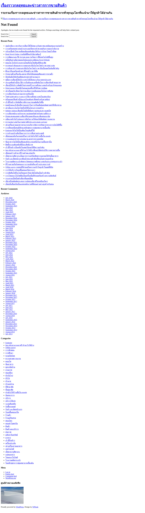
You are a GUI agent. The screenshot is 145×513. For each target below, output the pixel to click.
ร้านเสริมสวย (10, 418)
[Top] (1, 511)
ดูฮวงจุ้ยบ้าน (10, 367)
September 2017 (11, 301)
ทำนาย (8, 381)
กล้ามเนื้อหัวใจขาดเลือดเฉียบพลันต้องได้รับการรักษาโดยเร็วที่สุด (30, 51)
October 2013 (10, 328)
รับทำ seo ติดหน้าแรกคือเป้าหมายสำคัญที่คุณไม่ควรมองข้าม (29, 159)
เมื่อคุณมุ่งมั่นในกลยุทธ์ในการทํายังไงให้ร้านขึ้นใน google (28, 136)
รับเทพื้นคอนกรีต (12, 412)
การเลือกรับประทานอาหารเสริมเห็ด (19, 94)
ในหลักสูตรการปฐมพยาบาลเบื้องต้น (19, 463)
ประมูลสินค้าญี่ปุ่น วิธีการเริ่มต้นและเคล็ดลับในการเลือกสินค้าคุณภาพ (33, 82)
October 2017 (10, 299)
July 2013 (8, 334)
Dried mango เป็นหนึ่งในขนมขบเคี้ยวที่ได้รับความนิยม (26, 88)
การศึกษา (9, 353)
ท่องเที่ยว (9, 373)
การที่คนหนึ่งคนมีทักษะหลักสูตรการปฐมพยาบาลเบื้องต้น (27, 128)
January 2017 (10, 312)
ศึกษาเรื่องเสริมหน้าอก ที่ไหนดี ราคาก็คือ (21, 71)
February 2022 (10, 263)
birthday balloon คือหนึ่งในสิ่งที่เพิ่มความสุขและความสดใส (28, 111)
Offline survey (10, 348)
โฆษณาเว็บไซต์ (11, 457)
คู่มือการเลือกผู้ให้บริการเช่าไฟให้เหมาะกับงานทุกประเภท (28, 80)
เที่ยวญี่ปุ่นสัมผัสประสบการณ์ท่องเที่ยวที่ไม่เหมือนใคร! (26, 181)
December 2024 (11, 218)
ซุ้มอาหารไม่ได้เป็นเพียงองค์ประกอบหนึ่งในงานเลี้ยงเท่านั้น (28, 142)
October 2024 (10, 222)
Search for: (5, 34)
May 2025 (9, 210)
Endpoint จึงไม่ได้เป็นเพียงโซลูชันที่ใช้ (20, 130)
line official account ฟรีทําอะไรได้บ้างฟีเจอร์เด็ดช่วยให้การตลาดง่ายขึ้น (32, 150)
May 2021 (9, 281)
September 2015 (11, 320)
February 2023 (10, 238)
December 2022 (11, 242)
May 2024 (9, 230)
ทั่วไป (7, 378)
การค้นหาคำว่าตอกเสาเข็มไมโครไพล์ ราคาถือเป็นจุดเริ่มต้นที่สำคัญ (32, 68)
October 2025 (10, 204)
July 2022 (8, 253)
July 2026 (8, 198)
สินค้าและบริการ (12, 429)
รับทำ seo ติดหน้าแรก (13, 409)
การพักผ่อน (9, 350)
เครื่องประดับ (10, 443)
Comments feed (11, 476)
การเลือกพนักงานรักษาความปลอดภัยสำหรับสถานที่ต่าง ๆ (28, 114)
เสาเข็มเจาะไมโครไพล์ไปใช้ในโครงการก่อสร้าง (24, 108)
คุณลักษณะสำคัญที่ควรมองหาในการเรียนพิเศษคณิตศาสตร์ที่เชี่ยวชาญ (33, 105)
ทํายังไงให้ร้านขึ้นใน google (16, 392)
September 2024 (11, 224)
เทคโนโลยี (9, 449)
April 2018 (9, 287)
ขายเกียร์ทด (10, 356)
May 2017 (9, 310)
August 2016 (10, 316)
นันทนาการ (10, 395)
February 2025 (10, 214)
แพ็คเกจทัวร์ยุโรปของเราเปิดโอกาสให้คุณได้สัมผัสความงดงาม (30, 119)
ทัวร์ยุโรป (9, 375)
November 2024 (11, 220)
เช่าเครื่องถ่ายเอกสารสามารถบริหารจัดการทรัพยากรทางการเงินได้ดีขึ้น (33, 125)
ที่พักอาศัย (9, 387)
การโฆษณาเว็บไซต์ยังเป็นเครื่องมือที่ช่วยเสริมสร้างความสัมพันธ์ (30, 176)
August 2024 (10, 226)
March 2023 (9, 236)
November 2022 (11, 244)
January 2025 (10, 216)
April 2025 (9, 212)
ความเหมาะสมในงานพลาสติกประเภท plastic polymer (26, 122)
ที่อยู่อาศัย (9, 390)
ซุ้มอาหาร (9, 364)
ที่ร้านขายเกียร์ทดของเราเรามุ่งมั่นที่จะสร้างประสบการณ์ (27, 164)
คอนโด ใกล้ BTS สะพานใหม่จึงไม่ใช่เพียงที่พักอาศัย (25, 63)
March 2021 (9, 285)
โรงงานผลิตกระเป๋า (13, 460)
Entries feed (9, 474)
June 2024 (9, 228)
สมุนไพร (8, 421)
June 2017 (9, 308)
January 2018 (10, 293)
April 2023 (9, 234)
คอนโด (8, 361)
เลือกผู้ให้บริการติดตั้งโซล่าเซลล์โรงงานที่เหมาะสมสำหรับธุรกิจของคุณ (33, 85)
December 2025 (11, 202)
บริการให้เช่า (10, 401)
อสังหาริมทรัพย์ (11, 435)
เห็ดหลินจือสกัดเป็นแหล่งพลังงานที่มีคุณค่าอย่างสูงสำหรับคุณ (29, 184)
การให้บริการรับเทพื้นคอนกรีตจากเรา (20, 170)
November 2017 (11, 297)
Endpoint (8, 343)
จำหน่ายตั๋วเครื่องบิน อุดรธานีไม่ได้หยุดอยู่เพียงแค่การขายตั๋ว (29, 74)
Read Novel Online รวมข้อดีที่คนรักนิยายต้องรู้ (23, 54)
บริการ (8, 398)
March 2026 (9, 200)
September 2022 (11, 249)
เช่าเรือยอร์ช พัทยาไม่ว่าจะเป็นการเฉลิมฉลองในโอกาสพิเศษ (29, 91)
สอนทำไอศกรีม (11, 423)
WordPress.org (10, 478)
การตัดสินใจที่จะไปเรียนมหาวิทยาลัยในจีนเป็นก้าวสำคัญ (27, 173)
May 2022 (9, 257)
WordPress (20, 507)
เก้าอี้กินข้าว (10, 440)
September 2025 (11, 206)
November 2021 (11, 269)
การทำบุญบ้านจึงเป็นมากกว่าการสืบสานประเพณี (24, 133)
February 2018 (10, 291)
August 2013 (10, 332)
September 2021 (11, 273)
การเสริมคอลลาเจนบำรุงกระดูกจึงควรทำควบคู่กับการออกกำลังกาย (32, 49)
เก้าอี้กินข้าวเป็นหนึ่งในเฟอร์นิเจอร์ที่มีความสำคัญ (24, 147)
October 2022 (10, 247)
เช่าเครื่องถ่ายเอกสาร (13, 446)
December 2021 (11, 267)
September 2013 (11, 330)
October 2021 (10, 271)
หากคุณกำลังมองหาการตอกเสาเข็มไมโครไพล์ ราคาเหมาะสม (30, 66)
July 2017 (8, 305)
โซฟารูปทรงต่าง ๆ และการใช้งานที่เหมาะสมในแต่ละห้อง (28, 97)
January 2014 (10, 322)
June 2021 (9, 279)
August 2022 (10, 251)
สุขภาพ (8, 432)
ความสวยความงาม (13, 359)
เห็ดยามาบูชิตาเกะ (12, 452)
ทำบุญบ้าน (9, 384)
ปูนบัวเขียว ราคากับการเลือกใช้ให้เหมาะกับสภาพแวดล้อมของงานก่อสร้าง (34, 46)
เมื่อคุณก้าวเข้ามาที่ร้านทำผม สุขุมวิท (20, 153)
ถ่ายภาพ (8, 370)
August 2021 (10, 275)
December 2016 (11, 314)
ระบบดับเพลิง (10, 404)
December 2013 (11, 324)
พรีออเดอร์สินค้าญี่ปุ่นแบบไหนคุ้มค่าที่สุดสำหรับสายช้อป (27, 99)
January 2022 (10, 265)
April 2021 (9, 283)
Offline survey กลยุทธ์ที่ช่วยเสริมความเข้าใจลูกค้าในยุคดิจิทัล (29, 167)
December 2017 (11, 295)
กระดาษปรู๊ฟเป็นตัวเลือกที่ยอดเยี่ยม (19, 178)
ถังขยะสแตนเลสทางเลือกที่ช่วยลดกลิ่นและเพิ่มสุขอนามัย (27, 116)
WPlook (35, 507)
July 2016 (8, 318)
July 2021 (8, 277)
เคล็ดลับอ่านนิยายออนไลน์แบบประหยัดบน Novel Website (27, 60)
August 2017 (10, 303)
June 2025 (9, 208)
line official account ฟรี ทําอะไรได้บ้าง (19, 345)
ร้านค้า (8, 415)
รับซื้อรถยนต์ (10, 407)
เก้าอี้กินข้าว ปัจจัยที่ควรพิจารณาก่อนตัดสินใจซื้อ (24, 102)
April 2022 (9, 259)
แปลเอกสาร (10, 455)
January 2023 (10, 240)
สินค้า (7, 426)
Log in (7, 472)
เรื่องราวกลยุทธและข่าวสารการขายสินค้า (34, 5)
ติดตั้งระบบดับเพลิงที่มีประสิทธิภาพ (19, 145)
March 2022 (9, 261)
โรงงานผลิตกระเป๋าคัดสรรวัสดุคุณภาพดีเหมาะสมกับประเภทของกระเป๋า (33, 161)
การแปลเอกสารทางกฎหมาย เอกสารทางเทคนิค (24, 139)
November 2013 (11, 326)
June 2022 (9, 255)
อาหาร (8, 438)
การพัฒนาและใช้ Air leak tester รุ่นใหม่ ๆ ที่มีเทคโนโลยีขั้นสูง (29, 57)
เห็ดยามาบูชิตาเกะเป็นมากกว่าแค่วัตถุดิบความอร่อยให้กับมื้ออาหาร (31, 156)
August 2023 (10, 232)
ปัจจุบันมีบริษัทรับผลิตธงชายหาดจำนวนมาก (22, 77)
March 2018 (9, 289)
